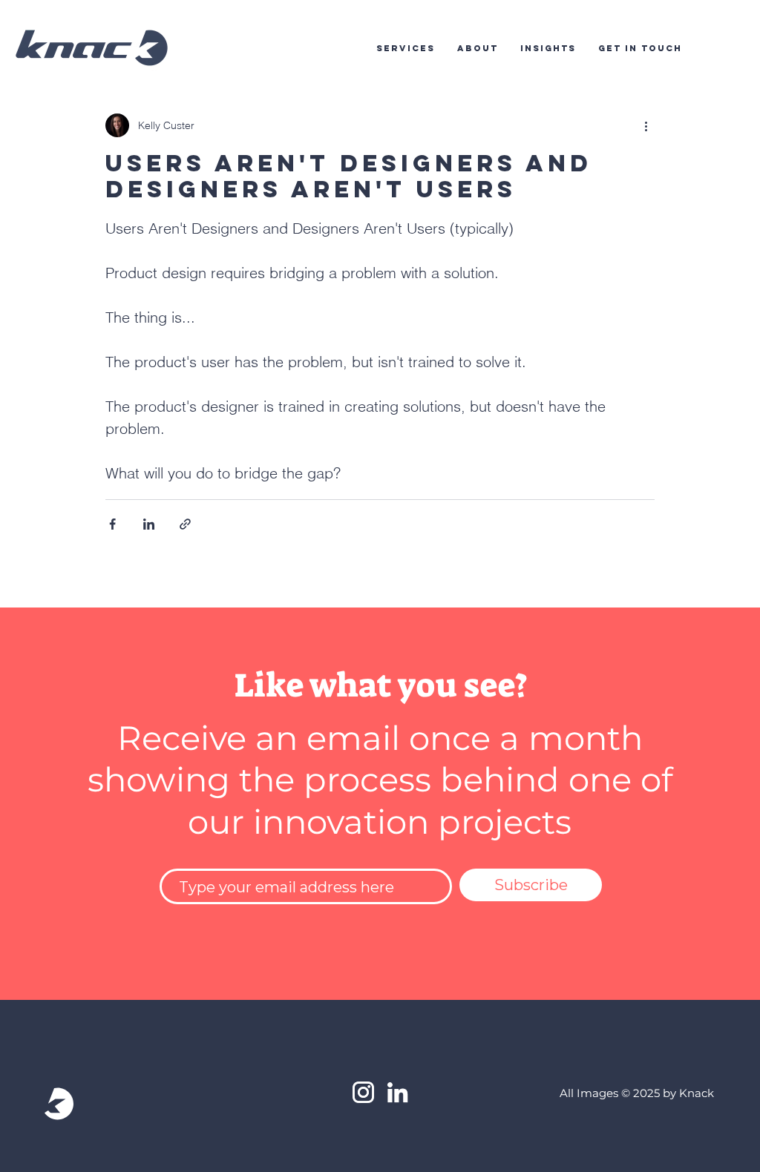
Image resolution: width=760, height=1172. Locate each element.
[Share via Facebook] (112, 524)
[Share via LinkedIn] (149, 524)
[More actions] (646, 125)
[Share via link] (185, 524)
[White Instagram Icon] (363, 1092)
